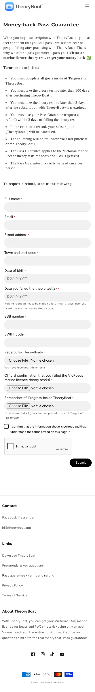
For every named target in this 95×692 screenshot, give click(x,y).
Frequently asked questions (23, 565)
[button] (87, 6)
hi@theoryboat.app (16, 528)
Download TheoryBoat (18, 555)
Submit (81, 463)
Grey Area (59, 682)
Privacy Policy (12, 585)
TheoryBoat (45, 682)
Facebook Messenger (18, 517)
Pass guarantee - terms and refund (28, 575)
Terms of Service (15, 595)
